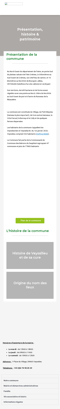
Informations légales (13, 402)
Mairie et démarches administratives (21, 386)
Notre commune (11, 380)
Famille (7, 391)
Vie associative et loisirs (15, 397)
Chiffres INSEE (42, 134)
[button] (52, 8)
